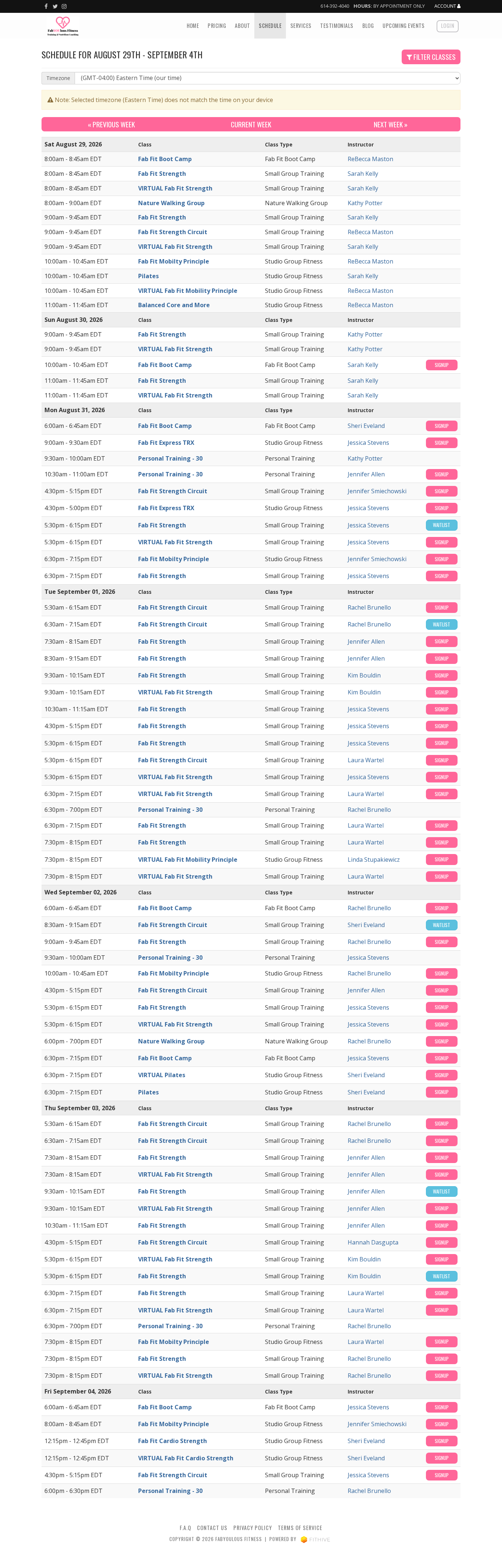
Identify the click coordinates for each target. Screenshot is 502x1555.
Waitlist (441, 525)
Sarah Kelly (363, 174)
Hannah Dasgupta (373, 1242)
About (242, 25)
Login (447, 25)
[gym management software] (315, 1539)
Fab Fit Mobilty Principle (173, 261)
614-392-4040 (334, 6)
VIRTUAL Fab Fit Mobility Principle (187, 291)
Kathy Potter (365, 203)
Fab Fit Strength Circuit (172, 232)
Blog (368, 25)
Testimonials (336, 25)
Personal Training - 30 (170, 458)
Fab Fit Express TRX (166, 443)
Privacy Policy (252, 1528)
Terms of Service (300, 1528)
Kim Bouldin (364, 675)
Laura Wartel (366, 760)
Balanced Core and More (174, 305)
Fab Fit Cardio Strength (172, 1441)
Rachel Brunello (369, 607)
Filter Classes (434, 56)
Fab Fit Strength (162, 174)
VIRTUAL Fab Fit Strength (175, 188)
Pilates (148, 276)
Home (193, 25)
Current (251, 124)
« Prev (111, 124)
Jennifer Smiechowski (377, 491)
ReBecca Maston (370, 159)
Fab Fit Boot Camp (165, 159)
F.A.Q (185, 1528)
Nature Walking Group (171, 203)
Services (300, 25)
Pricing (217, 25)
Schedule (270, 25)
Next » (391, 124)
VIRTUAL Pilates (161, 1075)
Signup (442, 364)
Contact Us (212, 1528)
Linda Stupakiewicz (374, 859)
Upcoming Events (403, 25)
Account (445, 6)
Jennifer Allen (366, 474)
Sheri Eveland (366, 426)
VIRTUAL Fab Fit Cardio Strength (185, 1458)
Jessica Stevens (368, 443)
